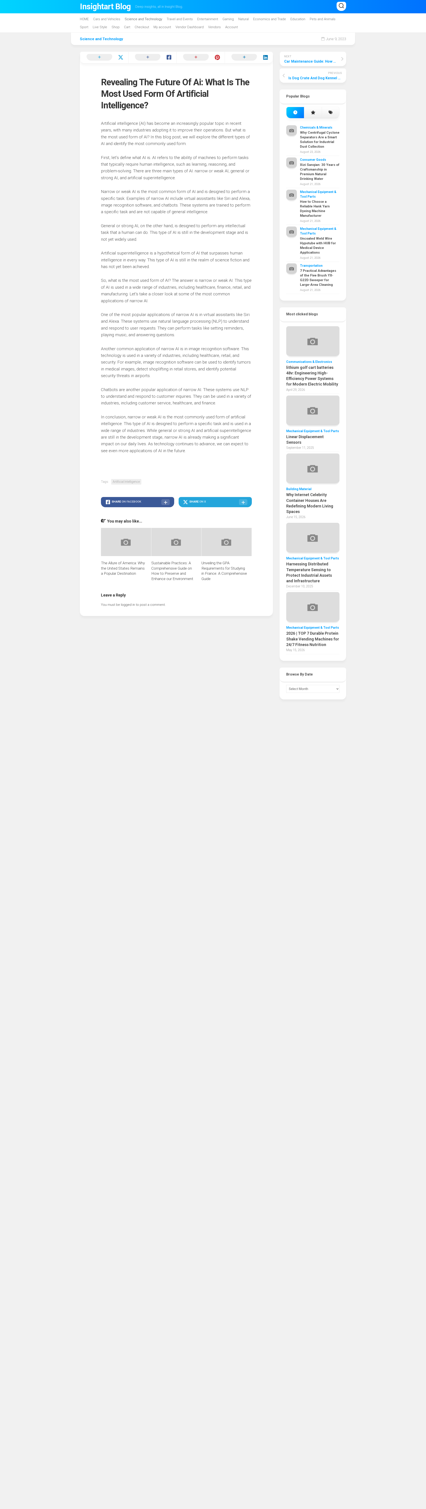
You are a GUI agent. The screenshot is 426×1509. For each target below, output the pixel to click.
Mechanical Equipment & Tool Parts (312, 431)
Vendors (214, 27)
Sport (84, 27)
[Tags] (330, 112)
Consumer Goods (313, 159)
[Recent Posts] (295, 112)
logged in (128, 605)
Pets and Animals (322, 19)
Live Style (100, 27)
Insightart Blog (105, 6)
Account (231, 27)
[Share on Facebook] (152, 57)
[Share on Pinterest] (200, 57)
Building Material (299, 489)
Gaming (228, 19)
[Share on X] (104, 57)
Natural (243, 19)
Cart (127, 27)
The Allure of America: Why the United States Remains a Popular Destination (123, 568)
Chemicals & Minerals (316, 127)
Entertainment (207, 19)
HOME (84, 19)
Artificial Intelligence (126, 481)
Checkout (142, 27)
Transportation (311, 265)
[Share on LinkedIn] (249, 57)
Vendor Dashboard (190, 27)
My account (162, 27)
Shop (116, 27)
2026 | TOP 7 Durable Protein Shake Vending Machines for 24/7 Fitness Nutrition (312, 639)
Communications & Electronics (309, 362)
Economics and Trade (269, 19)
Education (297, 19)
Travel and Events (180, 19)
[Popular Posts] (312, 112)
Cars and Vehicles (106, 19)
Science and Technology (143, 19)
